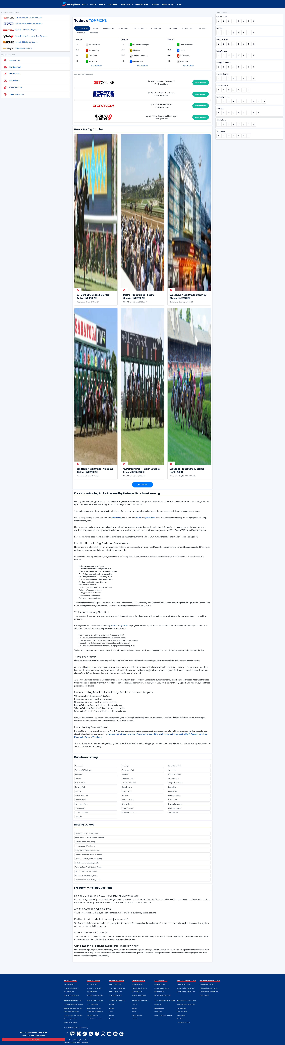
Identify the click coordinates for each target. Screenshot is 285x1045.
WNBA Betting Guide (115, 991)
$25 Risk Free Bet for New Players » (28, 18)
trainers (114, 625)
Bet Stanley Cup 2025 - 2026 (162, 995)
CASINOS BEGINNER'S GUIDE (164, 1001)
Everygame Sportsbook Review (73, 1015)
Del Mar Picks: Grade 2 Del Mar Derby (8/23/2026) (93, 296)
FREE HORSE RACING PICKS (186, 1001)
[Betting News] (71, 4)
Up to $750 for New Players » (26, 30)
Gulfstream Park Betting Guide (87, 863)
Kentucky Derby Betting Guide (87, 833)
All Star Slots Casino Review (95, 1011)
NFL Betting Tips (69, 991)
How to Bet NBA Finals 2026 (95, 995)
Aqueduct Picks (181, 1008)
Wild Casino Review (92, 1015)
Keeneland (166, 734)
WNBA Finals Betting (115, 995)
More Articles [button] (142, 485)
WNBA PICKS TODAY (116, 981)
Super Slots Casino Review (94, 1019)
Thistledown (81, 33)
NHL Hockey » (14, 81)
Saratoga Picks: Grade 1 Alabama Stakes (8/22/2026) (95, 470)
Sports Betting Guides (70, 1022)
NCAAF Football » (15, 87)
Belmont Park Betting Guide (86, 871)
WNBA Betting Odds (115, 984)
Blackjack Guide (159, 1008)
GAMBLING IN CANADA (140, 1001)
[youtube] (109, 1034)
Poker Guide (158, 1011)
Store (179, 4)
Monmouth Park (81, 737)
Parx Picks (180, 1019)
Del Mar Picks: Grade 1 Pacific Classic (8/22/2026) (138, 296)
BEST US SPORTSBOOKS (72, 1001)
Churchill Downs (154, 734)
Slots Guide (157, 1004)
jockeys (124, 625)
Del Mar (95, 28)
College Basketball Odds (207, 984)
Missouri (111, 1019)
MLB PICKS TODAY (138, 981)
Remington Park (187, 28)
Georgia (111, 1015)
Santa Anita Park (138, 734)
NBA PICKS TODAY (93, 981)
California (112, 1004)
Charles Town (82, 28)
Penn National (172, 28)
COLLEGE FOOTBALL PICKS (186, 981)
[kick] (78, 1034)
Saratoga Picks (181, 1015)
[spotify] (91, 1034)
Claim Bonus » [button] (200, 82)
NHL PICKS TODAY (160, 981)
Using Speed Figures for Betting (87, 850)
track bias (116, 517)
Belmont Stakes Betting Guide (86, 875)
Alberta (134, 1011)
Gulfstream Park (123, 734)
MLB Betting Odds (137, 984)
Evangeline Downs (139, 28)
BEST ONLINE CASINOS (95, 1001)
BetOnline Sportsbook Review (73, 1008)
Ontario (134, 1004)
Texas (111, 1011)
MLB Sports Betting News (139, 988)
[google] (121, 1034)
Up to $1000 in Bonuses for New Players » (31, 36)
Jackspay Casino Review (94, 1008)
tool (89, 667)
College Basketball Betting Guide (209, 991)
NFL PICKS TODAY (70, 981)
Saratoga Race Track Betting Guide (88, 867)
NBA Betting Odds (92, 984)
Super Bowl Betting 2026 (71, 995)
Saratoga (201, 28)
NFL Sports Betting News (71, 988)
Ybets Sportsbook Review (71, 1011)
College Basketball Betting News (209, 988)
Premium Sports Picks (70, 1019)
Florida (111, 1008)
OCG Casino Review (92, 1004)
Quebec (134, 1008)
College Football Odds (183, 984)
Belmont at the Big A (181, 734)
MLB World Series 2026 (139, 995)
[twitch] (72, 1034)
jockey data (150, 517)
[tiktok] (84, 1034)
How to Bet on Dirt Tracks (85, 846)
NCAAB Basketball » (16, 94)
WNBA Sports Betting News (117, 988)
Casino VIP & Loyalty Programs (163, 1015)
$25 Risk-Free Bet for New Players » (28, 24)
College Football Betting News (185, 988)
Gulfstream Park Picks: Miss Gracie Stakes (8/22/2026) (142, 470)
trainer (138, 517)
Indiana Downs (156, 28)
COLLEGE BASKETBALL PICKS (210, 981)
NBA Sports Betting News (94, 988)
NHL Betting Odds (159, 984)
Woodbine (94, 33)
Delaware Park (108, 28)
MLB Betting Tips (137, 991)
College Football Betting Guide (186, 991)
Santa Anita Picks (182, 1011)
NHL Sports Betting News (161, 988)
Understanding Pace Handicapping (88, 854)
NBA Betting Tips (92, 991)
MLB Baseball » (14, 74)
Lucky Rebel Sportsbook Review (73, 1004)
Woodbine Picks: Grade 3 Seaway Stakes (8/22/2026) (188, 296)
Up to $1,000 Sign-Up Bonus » (26, 42)
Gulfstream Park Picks (183, 1022)
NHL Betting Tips (159, 991)
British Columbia (137, 1015)
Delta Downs (123, 28)
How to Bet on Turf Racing (85, 842)
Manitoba (135, 1019)
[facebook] (97, 1034)
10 (264, 101)
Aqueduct (195, 734)
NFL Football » (14, 60)
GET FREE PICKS (33, 1040)
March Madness (204, 995)
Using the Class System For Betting (88, 858)
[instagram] (103, 1034)
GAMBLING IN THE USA (117, 1001)
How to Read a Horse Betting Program (89, 837)
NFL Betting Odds (69, 984)
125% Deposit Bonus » (23, 48)
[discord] (115, 1034)
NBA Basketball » (15, 67)
